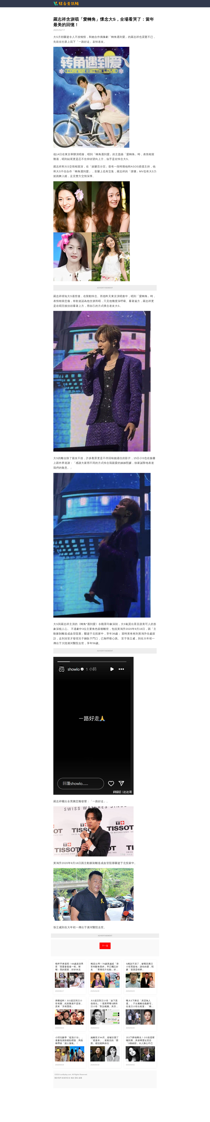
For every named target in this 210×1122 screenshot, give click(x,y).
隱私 (76, 1078)
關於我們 (58, 1078)
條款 (72, 1078)
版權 (80, 1078)
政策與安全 (66, 1078)
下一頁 (105, 946)
